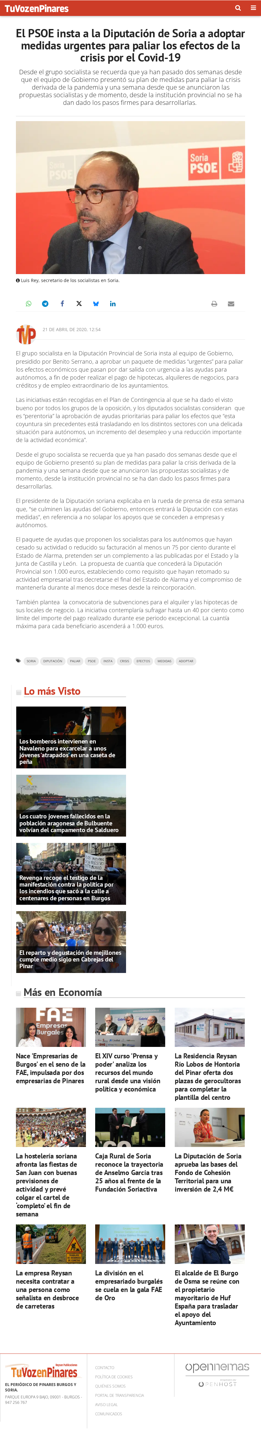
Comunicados (108, 1414)
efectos (143, 661)
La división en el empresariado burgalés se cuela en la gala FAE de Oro (128, 1285)
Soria (31, 661)
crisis (124, 661)
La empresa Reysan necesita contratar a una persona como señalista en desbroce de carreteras (47, 1289)
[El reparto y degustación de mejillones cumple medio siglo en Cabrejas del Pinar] (71, 941)
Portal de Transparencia (119, 1395)
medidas (164, 661)
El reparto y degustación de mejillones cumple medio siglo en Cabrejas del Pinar (70, 959)
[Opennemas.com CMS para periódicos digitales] (217, 1375)
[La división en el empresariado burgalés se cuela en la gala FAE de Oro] (130, 1244)
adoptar (186, 661)
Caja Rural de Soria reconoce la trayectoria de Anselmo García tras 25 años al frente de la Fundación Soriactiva (129, 1172)
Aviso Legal (106, 1404)
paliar (75, 661)
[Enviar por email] (231, 303)
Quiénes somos (110, 1386)
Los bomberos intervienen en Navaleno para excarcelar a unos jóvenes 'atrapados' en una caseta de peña (67, 751)
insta (107, 661)
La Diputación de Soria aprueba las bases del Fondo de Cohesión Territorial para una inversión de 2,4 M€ (208, 1172)
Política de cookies (114, 1377)
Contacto (104, 1367)
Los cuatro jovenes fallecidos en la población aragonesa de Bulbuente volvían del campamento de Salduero (69, 823)
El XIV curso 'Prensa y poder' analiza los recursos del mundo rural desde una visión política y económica (127, 1072)
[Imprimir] (214, 303)
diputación (52, 661)
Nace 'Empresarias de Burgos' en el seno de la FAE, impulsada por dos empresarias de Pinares (51, 1068)
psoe (92, 661)
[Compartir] (28, 303)
